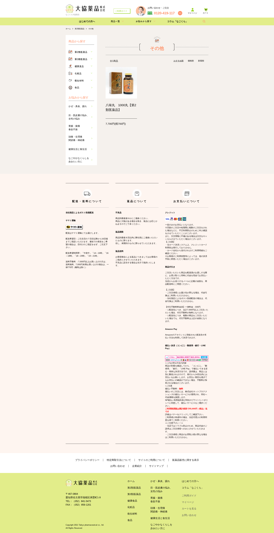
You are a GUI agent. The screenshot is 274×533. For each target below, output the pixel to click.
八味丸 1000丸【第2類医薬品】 (121, 107)
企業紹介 (137, 466)
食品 (77, 87)
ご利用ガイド (121, 11)
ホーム (68, 29)
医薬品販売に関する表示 (185, 460)
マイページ (188, 502)
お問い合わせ (117, 466)
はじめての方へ (87, 21)
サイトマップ (156, 466)
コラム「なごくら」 (177, 21)
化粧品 (78, 73)
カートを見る (189, 508)
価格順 (191, 61)
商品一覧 (115, 21)
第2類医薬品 (79, 29)
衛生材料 (79, 80)
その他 (90, 29)
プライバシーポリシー (87, 460)
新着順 (201, 61)
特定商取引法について (119, 460)
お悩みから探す (144, 21)
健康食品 (79, 66)
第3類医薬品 (81, 59)
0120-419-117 (164, 13)
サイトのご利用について (151, 460)
